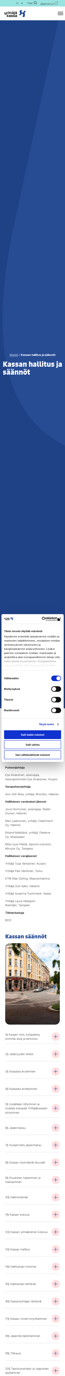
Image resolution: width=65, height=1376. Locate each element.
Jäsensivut (47, 4)
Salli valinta (33, 744)
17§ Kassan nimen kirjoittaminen (26, 1318)
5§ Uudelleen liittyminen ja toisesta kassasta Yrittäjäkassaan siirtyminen (26, 1108)
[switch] (56, 689)
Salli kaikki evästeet (32, 734)
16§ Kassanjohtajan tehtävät (23, 1301)
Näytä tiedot (46, 724)
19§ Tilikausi (13, 1353)
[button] (19, 3)
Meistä (14, 355)
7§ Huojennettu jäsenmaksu (23, 1145)
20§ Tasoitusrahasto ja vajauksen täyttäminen (27, 1370)
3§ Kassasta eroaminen (20, 1071)
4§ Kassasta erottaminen (21, 1089)
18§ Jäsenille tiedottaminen (22, 1336)
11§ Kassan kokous (17, 1214)
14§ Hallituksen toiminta (20, 1266)
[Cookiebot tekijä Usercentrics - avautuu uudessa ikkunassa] (46, 619)
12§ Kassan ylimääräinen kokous (26, 1232)
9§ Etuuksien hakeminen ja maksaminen (23, 1180)
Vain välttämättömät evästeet (32, 754)
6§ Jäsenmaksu (15, 1128)
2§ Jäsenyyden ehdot (19, 1054)
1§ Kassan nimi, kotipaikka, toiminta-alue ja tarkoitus (22, 1036)
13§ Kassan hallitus (17, 1249)
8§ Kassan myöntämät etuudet (25, 1162)
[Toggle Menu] (60, 13)
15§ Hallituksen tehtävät (20, 1284)
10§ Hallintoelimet (16, 1197)
